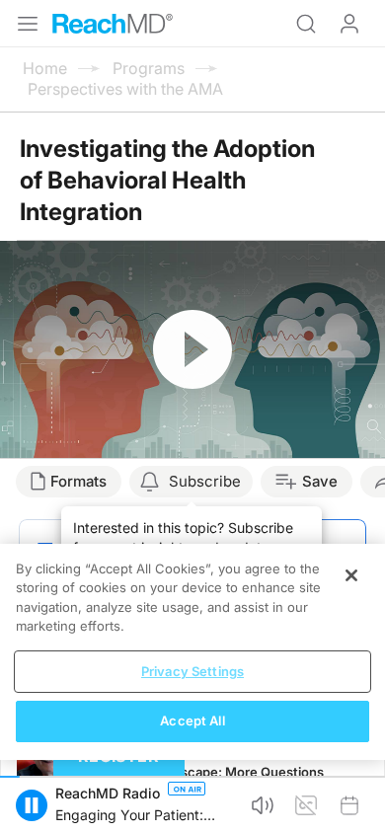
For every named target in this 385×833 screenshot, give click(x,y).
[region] (192, 652)
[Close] (351, 575)
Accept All (192, 720)
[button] (31, 805)
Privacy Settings (192, 671)
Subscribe (205, 481)
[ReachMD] (112, 24)
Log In (349, 24)
